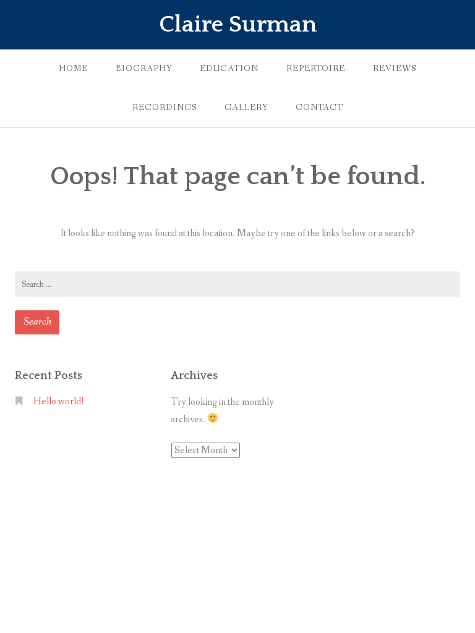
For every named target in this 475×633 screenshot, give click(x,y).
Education (229, 68)
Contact (319, 107)
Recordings (164, 107)
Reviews (394, 68)
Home (73, 68)
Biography (144, 68)
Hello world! (58, 401)
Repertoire (315, 68)
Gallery (246, 107)
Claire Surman (238, 25)
